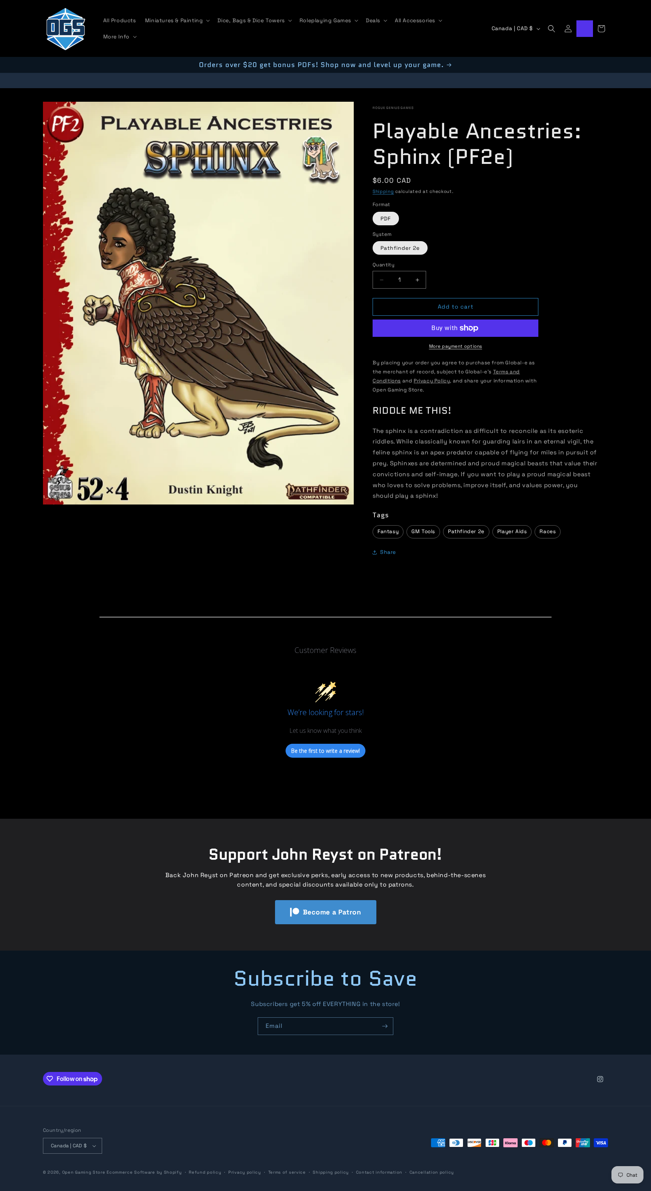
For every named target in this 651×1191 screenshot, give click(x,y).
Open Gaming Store (83, 1172)
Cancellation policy (432, 1171)
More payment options (455, 346)
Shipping (383, 191)
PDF (386, 218)
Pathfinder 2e (400, 248)
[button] (177, 20)
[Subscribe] (384, 1026)
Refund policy (205, 1171)
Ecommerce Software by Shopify (144, 1172)
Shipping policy (331, 1171)
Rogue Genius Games (393, 107)
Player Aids (512, 532)
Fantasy (388, 532)
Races (547, 532)
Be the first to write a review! (325, 750)
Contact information (379, 1171)
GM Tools (423, 532)
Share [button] (388, 552)
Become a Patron (332, 912)
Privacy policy (244, 1171)
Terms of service (287, 1171)
